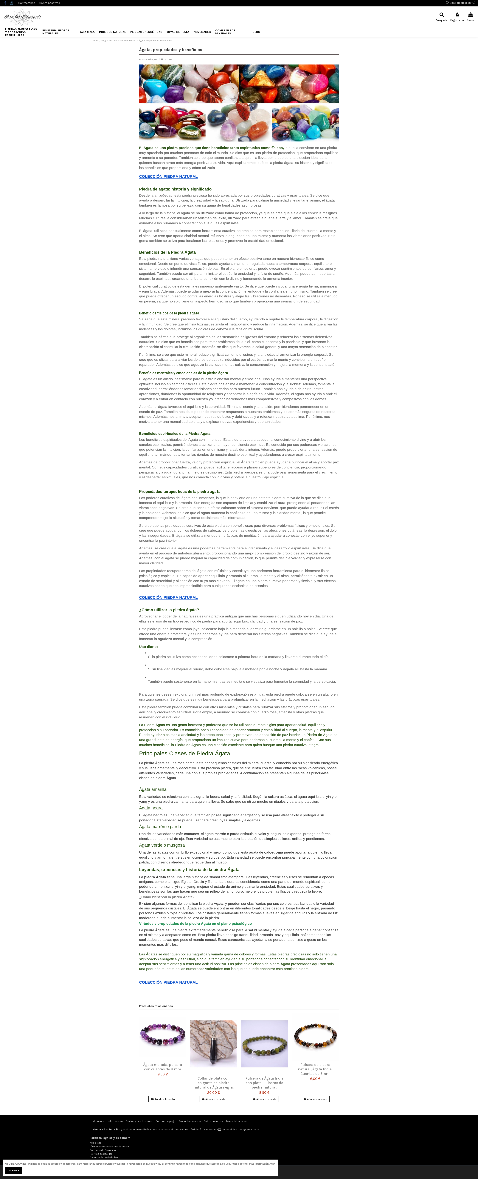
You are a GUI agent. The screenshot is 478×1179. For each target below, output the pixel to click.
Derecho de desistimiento (105, 1157)
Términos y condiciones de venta (109, 1146)
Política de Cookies (101, 1153)
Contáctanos (27, 3)
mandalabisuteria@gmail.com (240, 1129)
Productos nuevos (190, 1121)
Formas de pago (165, 1121)
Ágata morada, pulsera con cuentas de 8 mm (162, 1067)
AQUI (272, 1163)
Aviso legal (96, 1142)
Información (115, 1121)
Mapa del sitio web (237, 1121)
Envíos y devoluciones (139, 1121)
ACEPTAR (14, 1170)
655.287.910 (211, 1129)
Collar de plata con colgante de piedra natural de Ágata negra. (214, 1082)
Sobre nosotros (49, 3)
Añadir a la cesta (165, 1099)
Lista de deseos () (462, 2)
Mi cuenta (98, 1121)
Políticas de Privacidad (103, 1150)
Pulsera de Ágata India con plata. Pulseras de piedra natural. (264, 1082)
